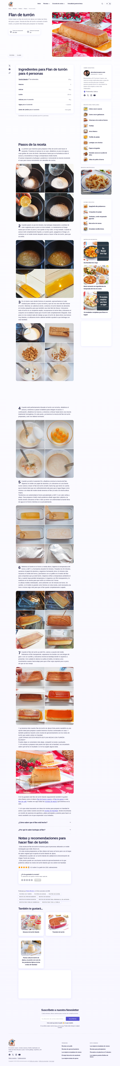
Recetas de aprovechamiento (70, 1049)
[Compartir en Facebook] (9, 69)
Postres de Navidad (40, 893)
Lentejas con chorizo (96, 142)
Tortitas (91, 126)
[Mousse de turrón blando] (31, 924)
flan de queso (59, 799)
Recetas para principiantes (98, 1049)
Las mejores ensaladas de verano (71, 1052)
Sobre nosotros (13, 1058)
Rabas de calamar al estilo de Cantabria (94, 190)
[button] (102, 3)
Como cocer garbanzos (96, 114)
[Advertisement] (45, 984)
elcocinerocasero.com (98, 72)
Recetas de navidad (44, 896)
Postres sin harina (54, 893)
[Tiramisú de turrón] (58, 924)
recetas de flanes (51, 801)
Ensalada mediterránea (96, 229)
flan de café (22, 801)
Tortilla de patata (94, 137)
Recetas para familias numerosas (29, 902)
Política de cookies (34, 1061)
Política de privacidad (43, 1061)
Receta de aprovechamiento (27, 896)
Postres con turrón (25, 893)
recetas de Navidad (51, 811)
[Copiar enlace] (9, 73)
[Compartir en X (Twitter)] (9, 66)
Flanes (19, 55)
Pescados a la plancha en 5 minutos (100, 1052)
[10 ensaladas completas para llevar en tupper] (96, 300)
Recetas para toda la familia (51, 902)
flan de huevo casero (44, 799)
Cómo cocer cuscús (95, 109)
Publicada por (26, 891)
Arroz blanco (93, 131)
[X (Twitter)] (88, 95)
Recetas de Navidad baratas (27, 899)
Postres (11, 55)
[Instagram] (91, 95)
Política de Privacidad (59, 1026)
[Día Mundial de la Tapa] (96, 251)
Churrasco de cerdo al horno (98, 120)
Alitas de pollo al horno (96, 159)
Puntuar (38, 880)
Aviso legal (51, 1061)
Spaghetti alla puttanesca (97, 206)
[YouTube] (94, 95)
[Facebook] (84, 95)
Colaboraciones (22, 1058)
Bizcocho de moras (95, 223)
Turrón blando (23, 79)
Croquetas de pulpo (95, 212)
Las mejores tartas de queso (70, 1058)
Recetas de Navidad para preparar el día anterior (54, 899)
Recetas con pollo (67, 1046)
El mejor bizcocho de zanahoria (71, 1055)
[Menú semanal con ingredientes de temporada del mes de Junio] (96, 274)
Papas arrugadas (94, 148)
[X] (13, 1054)
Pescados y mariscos (90, 173)
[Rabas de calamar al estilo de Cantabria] (96, 182)
